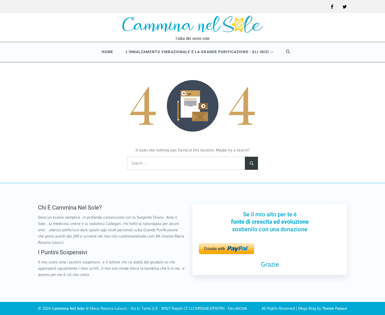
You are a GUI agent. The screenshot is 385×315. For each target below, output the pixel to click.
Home (107, 52)
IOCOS (241, 308)
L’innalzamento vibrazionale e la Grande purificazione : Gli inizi (197, 52)
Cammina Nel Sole (68, 308)
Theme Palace (334, 308)
